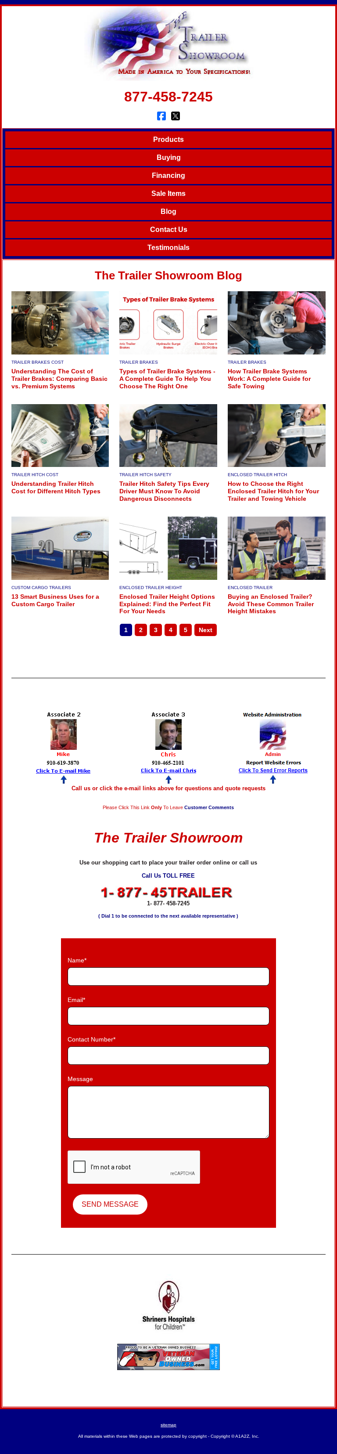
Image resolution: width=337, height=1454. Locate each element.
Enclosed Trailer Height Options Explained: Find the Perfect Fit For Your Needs (167, 604)
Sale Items (168, 193)
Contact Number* (91, 1039)
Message (80, 1078)
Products (168, 139)
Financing (168, 175)
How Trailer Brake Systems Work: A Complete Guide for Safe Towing (269, 379)
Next (205, 629)
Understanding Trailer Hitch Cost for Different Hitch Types (55, 487)
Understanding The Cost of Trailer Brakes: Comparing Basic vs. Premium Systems (59, 379)
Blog (168, 211)
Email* (76, 999)
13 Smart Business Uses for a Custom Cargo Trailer (55, 600)
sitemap (168, 1424)
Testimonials (168, 247)
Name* (77, 960)
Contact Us (168, 229)
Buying (169, 157)
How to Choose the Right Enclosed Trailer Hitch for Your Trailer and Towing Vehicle (273, 491)
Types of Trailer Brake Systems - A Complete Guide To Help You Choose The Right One (167, 379)
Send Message (110, 1204)
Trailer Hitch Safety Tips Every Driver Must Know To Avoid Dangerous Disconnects (164, 491)
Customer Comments (209, 807)
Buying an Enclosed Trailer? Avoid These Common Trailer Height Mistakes (271, 604)
